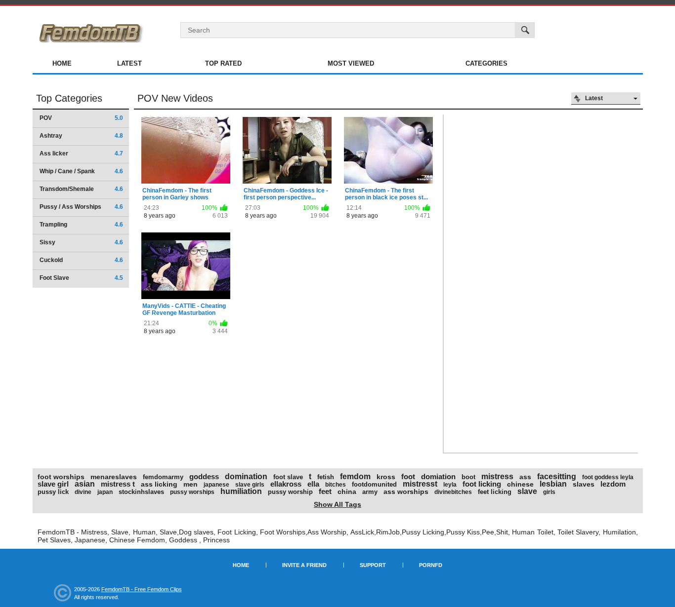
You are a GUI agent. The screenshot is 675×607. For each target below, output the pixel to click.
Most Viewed (351, 63)
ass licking (159, 484)
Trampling (81, 224)
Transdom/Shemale (81, 189)
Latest (129, 63)
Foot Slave (81, 277)
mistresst (420, 484)
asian (85, 484)
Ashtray (81, 135)
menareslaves (113, 477)
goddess (204, 476)
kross (386, 477)
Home (62, 63)
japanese (216, 484)
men (190, 484)
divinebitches (453, 492)
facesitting (556, 476)
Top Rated (223, 63)
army (370, 491)
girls (549, 492)
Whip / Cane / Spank (81, 171)
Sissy (81, 242)
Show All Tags (337, 504)
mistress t (118, 484)
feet (325, 491)
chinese (520, 484)
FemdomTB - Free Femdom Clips (141, 589)
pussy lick (53, 491)
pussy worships (192, 492)
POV (81, 117)
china (347, 491)
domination (246, 476)
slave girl (53, 484)
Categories (486, 63)
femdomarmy (163, 477)
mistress (497, 476)
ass (525, 477)
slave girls (249, 484)
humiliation (241, 491)
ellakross (285, 484)
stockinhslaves (141, 491)
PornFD (430, 565)
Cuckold (81, 260)
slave (527, 491)
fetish (325, 477)
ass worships (405, 491)
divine (83, 492)
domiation (438, 476)
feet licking (494, 491)
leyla (450, 484)
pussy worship (290, 491)
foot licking (482, 484)
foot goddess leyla (607, 477)
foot (408, 476)
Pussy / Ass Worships (81, 206)
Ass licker (81, 153)
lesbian (553, 484)
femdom (355, 476)
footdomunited (374, 484)
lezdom (613, 484)
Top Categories (69, 98)
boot (468, 477)
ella (313, 484)
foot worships (61, 477)
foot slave (288, 477)
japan (105, 492)
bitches (335, 484)
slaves (583, 484)
